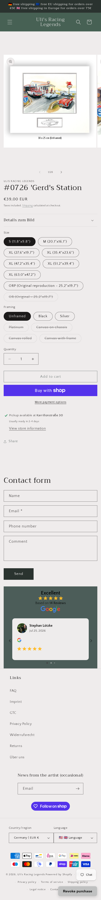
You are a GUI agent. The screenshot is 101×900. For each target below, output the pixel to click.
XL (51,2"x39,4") (61, 264)
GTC (13, 713)
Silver (65, 316)
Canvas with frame (63, 339)
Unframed (17, 316)
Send (18, 574)
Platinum (19, 328)
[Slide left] (39, 172)
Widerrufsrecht (22, 735)
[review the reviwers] (19, 641)
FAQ (13, 691)
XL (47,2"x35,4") (22, 264)
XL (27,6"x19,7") (21, 253)
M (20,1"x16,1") (55, 242)
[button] (9, 22)
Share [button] (13, 441)
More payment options (50, 402)
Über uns (17, 757)
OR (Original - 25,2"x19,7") (33, 298)
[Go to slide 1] (47, 663)
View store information (27, 428)
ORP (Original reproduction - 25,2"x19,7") (43, 286)
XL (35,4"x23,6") (60, 253)
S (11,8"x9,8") (19, 242)
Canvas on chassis (54, 328)
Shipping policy (78, 882)
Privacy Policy (21, 724)
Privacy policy (27, 882)
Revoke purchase (77, 891)
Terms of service (52, 882)
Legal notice (38, 889)
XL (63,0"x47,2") (22, 275)
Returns (16, 746)
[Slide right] (61, 172)
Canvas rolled (23, 339)
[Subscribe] (77, 788)
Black (43, 316)
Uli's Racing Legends (31, 874)
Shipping (27, 205)
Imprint (16, 702)
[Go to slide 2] (51, 663)
